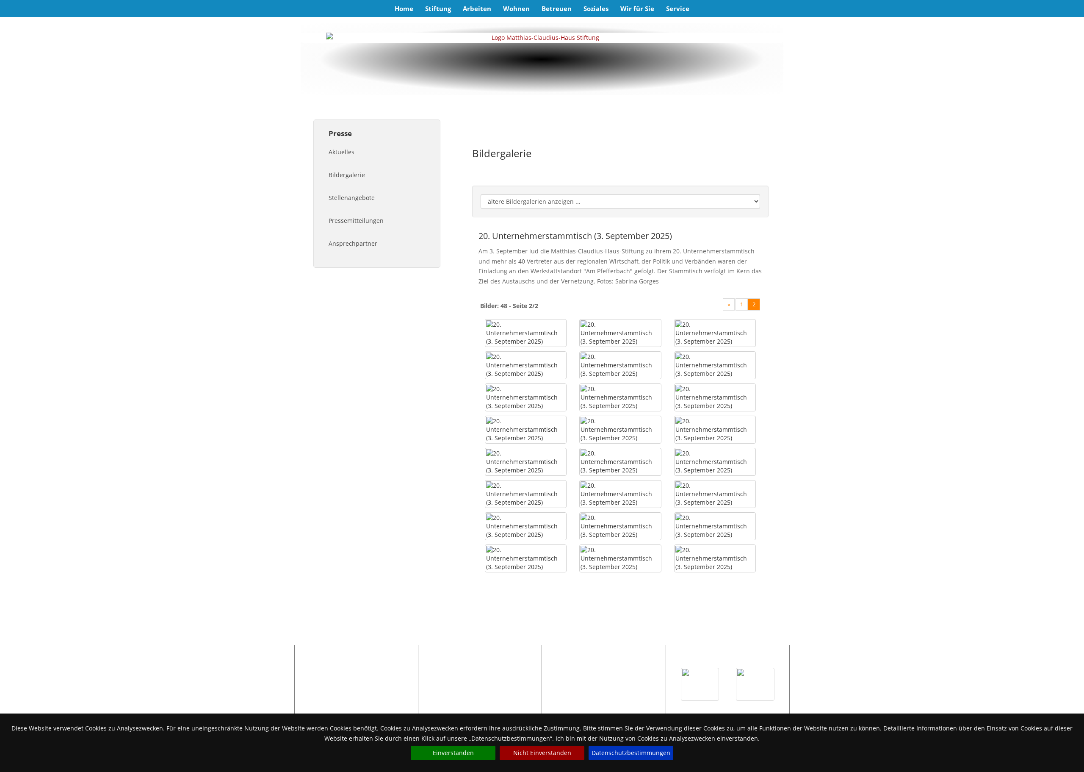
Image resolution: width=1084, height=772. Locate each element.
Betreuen (557, 8)
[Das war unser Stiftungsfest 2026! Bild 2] (755, 684)
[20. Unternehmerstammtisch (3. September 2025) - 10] (526, 430)
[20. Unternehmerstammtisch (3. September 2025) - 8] (620, 397)
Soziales (595, 8)
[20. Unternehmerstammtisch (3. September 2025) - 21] (715, 526)
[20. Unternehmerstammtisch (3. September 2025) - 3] (715, 333)
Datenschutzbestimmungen (631, 753)
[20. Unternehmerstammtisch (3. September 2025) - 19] (526, 526)
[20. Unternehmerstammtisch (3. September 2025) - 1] (526, 333)
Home (404, 8)
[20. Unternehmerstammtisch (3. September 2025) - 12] (715, 430)
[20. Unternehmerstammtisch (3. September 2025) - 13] (526, 462)
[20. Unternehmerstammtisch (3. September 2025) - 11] (620, 430)
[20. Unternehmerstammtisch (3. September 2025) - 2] (620, 333)
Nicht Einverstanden (542, 753)
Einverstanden (453, 753)
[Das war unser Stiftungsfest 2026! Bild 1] (700, 684)
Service (677, 8)
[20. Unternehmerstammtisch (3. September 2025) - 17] (620, 494)
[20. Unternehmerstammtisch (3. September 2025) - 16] (526, 494)
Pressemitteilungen (356, 221)
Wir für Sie (637, 8)
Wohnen (516, 8)
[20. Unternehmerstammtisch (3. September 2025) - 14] (620, 462)
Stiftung (438, 8)
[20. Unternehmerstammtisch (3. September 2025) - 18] (715, 494)
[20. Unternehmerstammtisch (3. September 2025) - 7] (526, 397)
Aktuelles (341, 152)
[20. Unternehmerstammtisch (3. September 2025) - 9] (715, 397)
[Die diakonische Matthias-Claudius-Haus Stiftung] (542, 38)
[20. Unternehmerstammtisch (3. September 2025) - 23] (620, 558)
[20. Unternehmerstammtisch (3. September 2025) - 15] (715, 462)
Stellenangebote (352, 198)
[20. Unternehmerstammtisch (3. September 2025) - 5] (620, 365)
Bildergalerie (347, 175)
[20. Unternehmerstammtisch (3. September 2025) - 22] (526, 558)
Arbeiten (477, 8)
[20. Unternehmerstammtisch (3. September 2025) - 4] (526, 365)
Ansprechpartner (353, 243)
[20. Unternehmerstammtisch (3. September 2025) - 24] (715, 558)
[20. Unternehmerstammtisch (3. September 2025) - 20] (620, 526)
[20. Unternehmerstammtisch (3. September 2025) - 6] (715, 365)
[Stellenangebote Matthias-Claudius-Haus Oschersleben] (480, 680)
